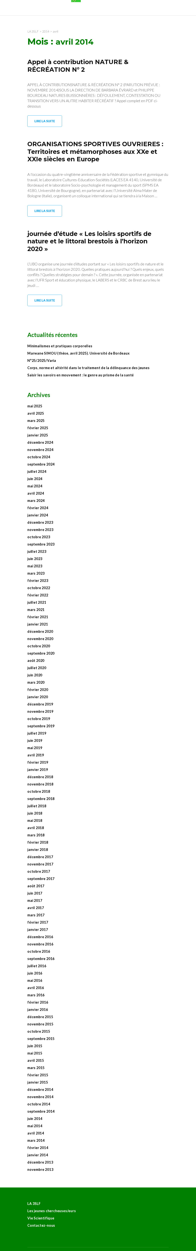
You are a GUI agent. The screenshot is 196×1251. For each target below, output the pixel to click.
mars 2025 (36, 420)
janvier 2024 (37, 515)
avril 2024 (35, 493)
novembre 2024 (40, 450)
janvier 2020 (37, 697)
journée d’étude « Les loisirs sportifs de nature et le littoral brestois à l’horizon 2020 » (89, 241)
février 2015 (37, 1075)
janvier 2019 (37, 769)
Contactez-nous (41, 1225)
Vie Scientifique (40, 1218)
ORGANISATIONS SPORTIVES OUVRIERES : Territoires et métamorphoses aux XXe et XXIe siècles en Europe (95, 151)
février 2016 (37, 1002)
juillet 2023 (36, 551)
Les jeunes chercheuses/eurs (51, 1211)
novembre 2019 (40, 711)
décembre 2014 (40, 1089)
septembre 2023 (41, 544)
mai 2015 (34, 1053)
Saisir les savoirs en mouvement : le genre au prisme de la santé (80, 375)
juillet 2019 (36, 733)
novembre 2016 (40, 944)
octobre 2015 (38, 1031)
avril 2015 (35, 1060)
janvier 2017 (37, 929)
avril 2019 (35, 755)
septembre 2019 (41, 726)
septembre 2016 (41, 959)
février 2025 (37, 428)
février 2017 (37, 922)
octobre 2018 (38, 791)
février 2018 (37, 842)
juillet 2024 (36, 471)
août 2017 (35, 886)
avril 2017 (35, 908)
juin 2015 (34, 1046)
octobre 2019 (38, 719)
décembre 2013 (40, 1162)
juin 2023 (34, 559)
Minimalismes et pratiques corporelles (60, 346)
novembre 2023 (40, 530)
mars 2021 (36, 610)
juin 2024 (34, 479)
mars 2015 (36, 1068)
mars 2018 (36, 835)
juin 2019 (34, 740)
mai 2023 (34, 566)
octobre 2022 (38, 588)
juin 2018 (34, 813)
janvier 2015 (37, 1082)
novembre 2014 (40, 1097)
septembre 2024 (41, 464)
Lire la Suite (44, 121)
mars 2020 (36, 682)
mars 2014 (36, 1140)
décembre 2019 (40, 704)
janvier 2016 (37, 1009)
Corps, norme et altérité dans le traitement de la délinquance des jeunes (88, 368)
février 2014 (37, 1148)
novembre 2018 (40, 784)
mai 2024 (34, 486)
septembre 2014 (41, 1111)
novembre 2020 (40, 639)
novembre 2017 (40, 864)
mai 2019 (34, 748)
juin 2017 (34, 893)
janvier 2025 (37, 435)
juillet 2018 (36, 806)
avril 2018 (35, 828)
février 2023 (37, 580)
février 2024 (37, 508)
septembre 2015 (41, 1039)
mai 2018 (34, 820)
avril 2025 (35, 413)
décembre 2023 (40, 522)
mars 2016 (36, 995)
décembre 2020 (40, 631)
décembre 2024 (40, 442)
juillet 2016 (36, 966)
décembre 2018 (40, 777)
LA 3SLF (34, 1203)
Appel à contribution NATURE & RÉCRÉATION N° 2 (77, 65)
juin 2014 (34, 1118)
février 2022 (37, 595)
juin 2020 (34, 675)
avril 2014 (35, 1133)
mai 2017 (34, 900)
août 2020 (35, 660)
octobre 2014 (38, 1104)
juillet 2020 (36, 668)
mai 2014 (34, 1126)
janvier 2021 (37, 624)
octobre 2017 (38, 871)
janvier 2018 (37, 849)
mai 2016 (34, 980)
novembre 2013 (40, 1169)
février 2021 (37, 617)
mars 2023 (36, 573)
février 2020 (37, 689)
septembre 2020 (41, 653)
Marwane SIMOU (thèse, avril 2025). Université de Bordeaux (78, 353)
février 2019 (37, 762)
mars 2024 (36, 500)
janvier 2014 (37, 1155)
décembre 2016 (40, 937)
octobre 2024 (38, 457)
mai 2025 (34, 406)
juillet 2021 (36, 602)
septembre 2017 (41, 879)
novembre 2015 (40, 1024)
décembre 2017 (40, 857)
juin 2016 (34, 973)
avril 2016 (35, 988)
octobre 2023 (38, 537)
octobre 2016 (38, 951)
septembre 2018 (41, 799)
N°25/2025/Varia (41, 360)
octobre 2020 (38, 646)
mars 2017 (36, 915)
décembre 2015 (40, 1017)
